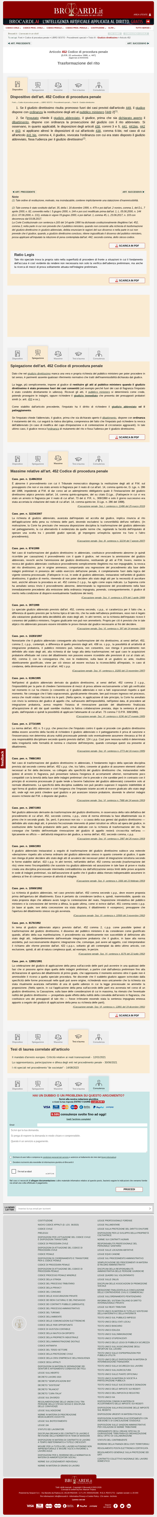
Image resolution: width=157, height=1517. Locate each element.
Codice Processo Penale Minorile (57, 1275)
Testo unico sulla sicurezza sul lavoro (120, 1366)
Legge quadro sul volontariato (116, 1275)
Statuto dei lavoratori (51, 1429)
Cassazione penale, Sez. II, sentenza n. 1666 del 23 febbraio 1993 (110, 881)
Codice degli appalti (49, 1362)
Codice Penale (54, 28)
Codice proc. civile (33, 28)
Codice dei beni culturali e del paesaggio (61, 1300)
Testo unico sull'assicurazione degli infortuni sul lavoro (119, 1347)
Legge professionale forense (115, 1220)
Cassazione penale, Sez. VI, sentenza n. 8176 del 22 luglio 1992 (111, 953)
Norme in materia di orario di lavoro (59, 1466)
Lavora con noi (78, 1500)
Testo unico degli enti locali (114, 1322)
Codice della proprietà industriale (58, 1337)
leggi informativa (109, 1157)
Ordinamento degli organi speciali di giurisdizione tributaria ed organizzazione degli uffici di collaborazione (122, 1433)
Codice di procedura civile (53, 1243)
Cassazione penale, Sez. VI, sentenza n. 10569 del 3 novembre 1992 (109, 915)
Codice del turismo (49, 1312)
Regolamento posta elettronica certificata (123, 1448)
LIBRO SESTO (69, 37)
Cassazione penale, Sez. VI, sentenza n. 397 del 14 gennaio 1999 (111, 628)
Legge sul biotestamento (52, 1421)
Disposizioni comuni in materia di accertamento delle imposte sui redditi (120, 1402)
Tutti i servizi (142, 28)
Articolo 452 (125, 37)
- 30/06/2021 (64, 1062)
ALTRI (110, 28)
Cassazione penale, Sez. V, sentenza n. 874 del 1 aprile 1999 (113, 597)
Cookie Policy (93, 1496)
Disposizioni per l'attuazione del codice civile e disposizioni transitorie (64, 1238)
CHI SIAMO (114, 33)
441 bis (31, 135)
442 (142, 126)
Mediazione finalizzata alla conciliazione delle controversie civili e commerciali (121, 1291)
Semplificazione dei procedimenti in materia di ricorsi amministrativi (123, 1263)
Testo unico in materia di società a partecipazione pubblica (117, 1379)
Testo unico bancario (110, 1326)
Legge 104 (43, 1425)
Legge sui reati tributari (112, 1307)
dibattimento (20, 122)
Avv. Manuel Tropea (87, 1489)
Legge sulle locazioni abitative (115, 1250)
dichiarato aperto (130, 118)
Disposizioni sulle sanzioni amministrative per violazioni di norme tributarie (122, 1426)
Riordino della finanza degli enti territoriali (123, 1444)
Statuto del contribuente (112, 1440)
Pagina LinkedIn (129, 1505)
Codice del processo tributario (56, 1283)
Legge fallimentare (109, 1225)
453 (30, 399)
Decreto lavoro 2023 (49, 1377)
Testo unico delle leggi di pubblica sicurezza (124, 1342)
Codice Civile (12, 28)
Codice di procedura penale (37, 37)
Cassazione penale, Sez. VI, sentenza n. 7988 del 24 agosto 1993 (111, 800)
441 (124, 126)
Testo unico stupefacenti (112, 1338)
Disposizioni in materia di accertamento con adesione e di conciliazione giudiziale (123, 1419)
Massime (58, 90)
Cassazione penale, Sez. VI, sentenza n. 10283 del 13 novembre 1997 (108, 670)
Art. (20, 43)
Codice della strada (49, 1279)
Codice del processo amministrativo (59, 1308)
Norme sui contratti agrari (113, 1239)
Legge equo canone (109, 1254)
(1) (116, 111)
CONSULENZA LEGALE (136, 33)
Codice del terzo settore (52, 1350)
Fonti (20, 37)
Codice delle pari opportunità (55, 1325)
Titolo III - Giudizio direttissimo (83, 102)
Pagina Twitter (122, 1505)
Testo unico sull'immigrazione (115, 1334)
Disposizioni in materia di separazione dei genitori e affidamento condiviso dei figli (62, 1367)
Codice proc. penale (76, 28)
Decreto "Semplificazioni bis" (54, 1381)
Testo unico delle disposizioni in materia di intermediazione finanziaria (122, 1360)
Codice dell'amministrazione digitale (59, 1341)
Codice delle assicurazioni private (58, 1296)
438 (97, 126)
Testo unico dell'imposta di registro (119, 1393)
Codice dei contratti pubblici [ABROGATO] (61, 1304)
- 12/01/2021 (59, 1057)
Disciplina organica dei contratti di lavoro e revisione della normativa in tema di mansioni (64, 1434)
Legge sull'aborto (48, 1373)
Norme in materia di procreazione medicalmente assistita (57, 1416)
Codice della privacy (50, 1288)
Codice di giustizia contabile (54, 1329)
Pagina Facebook (115, 1505)
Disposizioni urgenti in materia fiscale (120, 1414)
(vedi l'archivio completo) (79, 1119)
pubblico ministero (92, 112)
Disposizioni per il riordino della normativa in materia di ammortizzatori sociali (64, 1456)
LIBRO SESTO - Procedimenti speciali (55, 102)
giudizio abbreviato (67, 118)
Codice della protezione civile (55, 1354)
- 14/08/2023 (45, 1067)
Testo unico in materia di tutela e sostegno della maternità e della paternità (123, 1312)
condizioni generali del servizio (56, 1157)
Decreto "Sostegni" (49, 1385)
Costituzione (97, 28)
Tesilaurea (79, 90)
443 (17, 130)
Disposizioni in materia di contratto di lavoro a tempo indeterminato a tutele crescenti (64, 1441)
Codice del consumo (49, 1292)
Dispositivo (17, 358)
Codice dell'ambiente (50, 1317)
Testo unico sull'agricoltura (114, 1370)
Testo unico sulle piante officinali (118, 1374)
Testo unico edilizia (109, 1330)
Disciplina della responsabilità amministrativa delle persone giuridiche (121, 1270)
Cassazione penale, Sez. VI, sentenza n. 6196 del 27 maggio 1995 (110, 716)
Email (12, 1125)
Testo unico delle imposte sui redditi (119, 1389)
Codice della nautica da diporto (56, 1333)
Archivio (113, 1496)
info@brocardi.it (61, 1496)
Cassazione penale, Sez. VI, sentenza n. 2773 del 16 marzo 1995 (111, 751)
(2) (84, 138)
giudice (140, 107)
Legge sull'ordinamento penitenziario (119, 1296)
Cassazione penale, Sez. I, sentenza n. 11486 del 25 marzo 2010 (111, 506)
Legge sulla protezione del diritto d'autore (123, 1229)
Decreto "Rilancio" (48, 1389)
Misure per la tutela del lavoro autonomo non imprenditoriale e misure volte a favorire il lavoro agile (65, 1448)
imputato (33, 118)
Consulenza (99, 90)
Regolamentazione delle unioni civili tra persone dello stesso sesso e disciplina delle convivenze (61, 1404)
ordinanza (36, 112)
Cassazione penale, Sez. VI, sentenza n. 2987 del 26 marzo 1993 (111, 838)
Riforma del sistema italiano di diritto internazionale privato (119, 1301)
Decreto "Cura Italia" (50, 1393)
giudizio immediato (86, 395)
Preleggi (43, 1233)
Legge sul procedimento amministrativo (121, 1258)
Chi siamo (104, 1496)
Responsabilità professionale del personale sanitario (117, 1244)
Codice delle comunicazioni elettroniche (61, 1321)
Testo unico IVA (106, 1397)
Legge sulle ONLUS (108, 1279)
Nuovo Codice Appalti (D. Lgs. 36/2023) (58, 1225)
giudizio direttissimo (39, 373)
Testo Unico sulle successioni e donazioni (122, 1385)
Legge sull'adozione (49, 1410)
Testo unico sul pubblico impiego (117, 1318)
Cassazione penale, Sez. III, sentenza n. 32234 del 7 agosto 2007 (111, 541)
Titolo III (103, 37)
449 (128, 107)
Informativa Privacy (77, 1496)
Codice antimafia (47, 1346)
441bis (133, 126)
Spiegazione (38, 90)
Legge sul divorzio (48, 1398)
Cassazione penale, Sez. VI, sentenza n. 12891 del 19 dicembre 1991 (109, 1007)
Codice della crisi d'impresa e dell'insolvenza (64, 1358)
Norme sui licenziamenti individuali (58, 1461)
